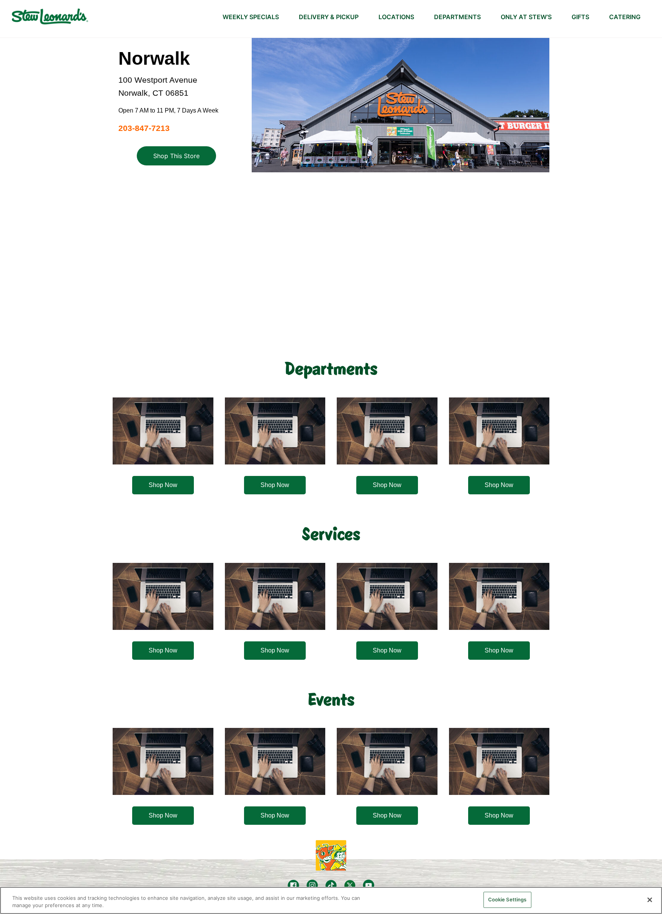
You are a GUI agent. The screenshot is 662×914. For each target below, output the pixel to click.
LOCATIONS (396, 17)
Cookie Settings (507, 899)
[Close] (649, 899)
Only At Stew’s (526, 17)
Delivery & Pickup (329, 17)
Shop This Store (176, 156)
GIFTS (580, 17)
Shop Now (163, 485)
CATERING (625, 17)
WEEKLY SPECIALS (251, 17)
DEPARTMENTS (457, 17)
